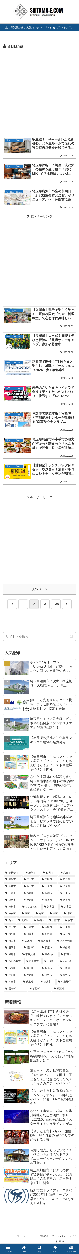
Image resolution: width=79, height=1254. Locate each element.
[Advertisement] (39, 91)
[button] (71, 636)
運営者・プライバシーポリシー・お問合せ (58, 1238)
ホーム (20, 1236)
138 (56, 604)
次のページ (39, 589)
